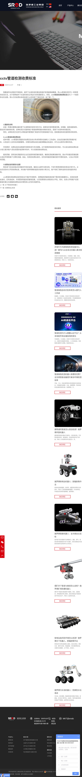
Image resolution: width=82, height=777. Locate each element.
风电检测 (10, 752)
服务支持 (49, 737)
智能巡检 (10, 749)
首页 (60, 5)
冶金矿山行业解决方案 (29, 743)
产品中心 (70, 5)
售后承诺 (49, 746)
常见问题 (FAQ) (51, 743)
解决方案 (25, 737)
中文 (47, 4)
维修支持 (49, 740)
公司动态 (49, 756)
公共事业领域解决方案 (29, 749)
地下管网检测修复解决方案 (30, 740)
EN (47, 6)
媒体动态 (49, 750)
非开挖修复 (11, 746)
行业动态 (49, 753)
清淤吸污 (10, 743)
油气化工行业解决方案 (29, 746)
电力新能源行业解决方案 (30, 752)
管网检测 (10, 740)
